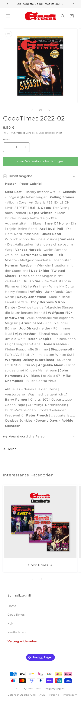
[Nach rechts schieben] (49, 110)
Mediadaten (17, 632)
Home (12, 606)
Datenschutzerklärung (22, 695)
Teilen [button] (12, 449)
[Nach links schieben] (32, 110)
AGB (42, 695)
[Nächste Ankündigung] (74, 4)
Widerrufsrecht (54, 688)
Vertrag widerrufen (22, 641)
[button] (8, 16)
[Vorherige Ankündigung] (7, 4)
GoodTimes (38, 565)
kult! (11, 623)
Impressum (70, 695)
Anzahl (7, 139)
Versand (20, 133)
